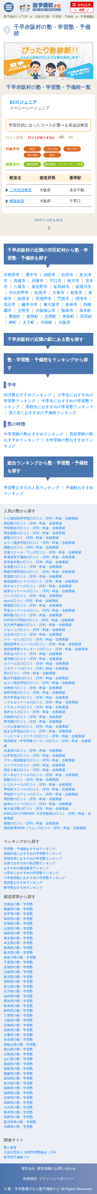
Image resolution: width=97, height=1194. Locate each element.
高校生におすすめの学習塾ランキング (59, 407)
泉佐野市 (40, 287)
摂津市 (81, 298)
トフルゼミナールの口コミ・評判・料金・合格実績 (41, 702)
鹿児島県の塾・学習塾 (20, 1122)
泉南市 (71, 304)
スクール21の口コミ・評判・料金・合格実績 (36, 663)
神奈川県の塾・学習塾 (20, 957)
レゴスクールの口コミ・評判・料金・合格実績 (38, 784)
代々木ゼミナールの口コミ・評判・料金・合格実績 (41, 775)
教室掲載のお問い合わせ (56, 1168)
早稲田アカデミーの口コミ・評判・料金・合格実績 (41, 794)
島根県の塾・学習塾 (18, 1064)
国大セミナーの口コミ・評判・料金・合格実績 (38, 586)
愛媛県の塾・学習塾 (18, 1073)
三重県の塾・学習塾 (18, 1015)
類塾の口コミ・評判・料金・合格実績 (31, 779)
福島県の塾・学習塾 (18, 933)
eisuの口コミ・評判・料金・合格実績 (31, 601)
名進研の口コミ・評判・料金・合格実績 (33, 750)
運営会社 (28, 1168)
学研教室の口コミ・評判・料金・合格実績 (34, 528)
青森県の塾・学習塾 (18, 909)
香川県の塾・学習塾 (18, 1083)
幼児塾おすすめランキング (27, 395)
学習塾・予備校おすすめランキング (29, 849)
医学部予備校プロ (17, 1157)
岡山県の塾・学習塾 (18, 1049)
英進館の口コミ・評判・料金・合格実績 (33, 576)
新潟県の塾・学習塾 (18, 977)
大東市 (58, 292)
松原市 (41, 292)
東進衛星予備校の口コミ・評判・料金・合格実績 (39, 557)
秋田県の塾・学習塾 (18, 919)
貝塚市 (38, 281)
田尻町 (86, 316)
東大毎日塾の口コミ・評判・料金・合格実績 (36, 808)
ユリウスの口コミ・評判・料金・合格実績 (34, 765)
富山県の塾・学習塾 (18, 986)
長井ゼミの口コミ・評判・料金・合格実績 (34, 712)
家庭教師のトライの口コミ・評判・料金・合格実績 (41, 581)
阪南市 (67, 310)
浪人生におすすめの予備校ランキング (42, 413)
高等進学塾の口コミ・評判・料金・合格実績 (36, 562)
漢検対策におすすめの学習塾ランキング (33, 853)
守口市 (55, 281)
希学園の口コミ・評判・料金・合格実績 (33, 721)
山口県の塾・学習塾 (18, 1059)
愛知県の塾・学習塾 (18, 1001)
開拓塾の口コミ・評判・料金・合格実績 (33, 615)
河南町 (46, 322)
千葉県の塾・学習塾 (18, 962)
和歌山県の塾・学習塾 (20, 1044)
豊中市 (32, 275)
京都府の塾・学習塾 (18, 1025)
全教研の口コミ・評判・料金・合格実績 (33, 688)
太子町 (29, 322)
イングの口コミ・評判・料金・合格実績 (33, 596)
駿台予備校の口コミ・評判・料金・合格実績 (36, 678)
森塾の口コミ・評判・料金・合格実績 (31, 538)
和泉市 (76, 292)
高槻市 (20, 281)
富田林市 (61, 287)
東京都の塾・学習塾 (18, 938)
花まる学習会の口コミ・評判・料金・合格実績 (38, 731)
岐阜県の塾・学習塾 (18, 1006)
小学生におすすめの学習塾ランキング (31, 873)
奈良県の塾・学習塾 (18, 1039)
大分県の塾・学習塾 (18, 1107)
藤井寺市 (30, 304)
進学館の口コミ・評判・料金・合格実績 (33, 659)
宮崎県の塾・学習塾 (18, 1117)
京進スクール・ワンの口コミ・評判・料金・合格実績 (42, 552)
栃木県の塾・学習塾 (18, 952)
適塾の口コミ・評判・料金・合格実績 (31, 547)
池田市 (49, 275)
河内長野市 (19, 292)
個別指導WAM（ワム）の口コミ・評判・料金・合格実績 (45, 828)
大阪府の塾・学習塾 (18, 1020)
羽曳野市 (43, 298)
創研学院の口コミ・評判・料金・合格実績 (34, 692)
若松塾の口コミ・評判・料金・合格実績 (33, 523)
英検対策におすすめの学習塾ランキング (33, 858)
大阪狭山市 (45, 310)
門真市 (63, 298)
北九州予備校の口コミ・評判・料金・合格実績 (38, 625)
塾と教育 (10, 1147)
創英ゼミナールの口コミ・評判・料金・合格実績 (39, 591)
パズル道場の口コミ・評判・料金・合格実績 (36, 726)
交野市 (24, 310)
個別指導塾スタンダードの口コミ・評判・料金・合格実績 (46, 649)
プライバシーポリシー (56, 1179)
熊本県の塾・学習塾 (18, 1112)
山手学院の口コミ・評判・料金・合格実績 (34, 755)
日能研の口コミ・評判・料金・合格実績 (33, 717)
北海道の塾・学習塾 (18, 904)
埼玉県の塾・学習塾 (18, 943)
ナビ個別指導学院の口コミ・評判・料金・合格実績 (41, 518)
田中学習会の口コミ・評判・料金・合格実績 (36, 697)
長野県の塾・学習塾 (18, 981)
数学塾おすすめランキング (23, 887)
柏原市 (24, 298)
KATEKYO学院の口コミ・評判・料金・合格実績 (39, 620)
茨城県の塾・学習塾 (18, 967)
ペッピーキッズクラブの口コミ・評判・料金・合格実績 (44, 736)
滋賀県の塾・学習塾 (18, 1030)
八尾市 (20, 287)
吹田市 (67, 275)
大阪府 (64, 322)
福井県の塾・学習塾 (18, 996)
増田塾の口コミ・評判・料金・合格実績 (33, 799)
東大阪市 (51, 304)
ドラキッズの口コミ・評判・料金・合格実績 (36, 707)
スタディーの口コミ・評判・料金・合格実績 (36, 668)
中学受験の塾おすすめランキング (33, 434)
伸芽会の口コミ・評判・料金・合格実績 (33, 654)
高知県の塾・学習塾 (18, 1078)
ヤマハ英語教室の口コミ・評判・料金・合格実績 (39, 760)
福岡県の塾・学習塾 (18, 1093)
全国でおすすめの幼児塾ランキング (29, 863)
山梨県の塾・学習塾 (18, 972)
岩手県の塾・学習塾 (18, 914)
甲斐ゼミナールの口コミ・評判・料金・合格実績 (39, 610)
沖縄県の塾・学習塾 (18, 1127)
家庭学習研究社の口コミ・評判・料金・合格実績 (39, 572)
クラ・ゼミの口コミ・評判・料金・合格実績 (36, 639)
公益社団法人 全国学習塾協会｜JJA (30, 1152)
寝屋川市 (83, 287)
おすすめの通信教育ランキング (26, 868)
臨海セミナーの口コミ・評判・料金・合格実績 (38, 804)
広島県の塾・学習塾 (18, 1054)
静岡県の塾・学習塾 (18, 1010)
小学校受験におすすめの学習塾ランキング (34, 878)
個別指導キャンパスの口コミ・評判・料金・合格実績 (42, 644)
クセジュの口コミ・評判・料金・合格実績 (34, 630)
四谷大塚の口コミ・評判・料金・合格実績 (34, 770)
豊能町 (15, 316)
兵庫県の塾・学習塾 (18, 1035)
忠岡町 (50, 316)
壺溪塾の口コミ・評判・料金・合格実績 (33, 567)
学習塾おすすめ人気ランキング (31, 487)
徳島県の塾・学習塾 (18, 1088)
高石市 (10, 304)
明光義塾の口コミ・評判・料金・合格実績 (34, 533)
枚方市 (73, 281)
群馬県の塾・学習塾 (18, 948)
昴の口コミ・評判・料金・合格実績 (29, 673)
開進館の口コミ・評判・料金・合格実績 (33, 605)
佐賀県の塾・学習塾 (18, 1097)
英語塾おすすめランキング (23, 882)
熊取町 (68, 316)
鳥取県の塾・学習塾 (18, 1068)
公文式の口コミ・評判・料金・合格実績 (33, 634)
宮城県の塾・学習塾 (18, 923)
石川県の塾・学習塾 (18, 991)
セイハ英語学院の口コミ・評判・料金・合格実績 (39, 543)
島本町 (85, 310)
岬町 (13, 322)
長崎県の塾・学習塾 (18, 1102)
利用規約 (30, 1179)
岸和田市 (12, 275)
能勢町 (33, 316)
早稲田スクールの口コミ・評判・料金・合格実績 (39, 789)
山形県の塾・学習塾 (18, 928)
